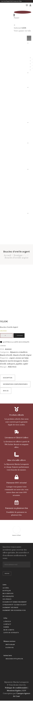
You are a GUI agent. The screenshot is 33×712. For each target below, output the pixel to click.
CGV (24, 691)
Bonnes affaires (30, 226)
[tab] (16, 378)
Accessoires (30, 131)
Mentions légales (14, 691)
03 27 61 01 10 (28, 1)
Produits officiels (16, 415)
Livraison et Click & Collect (16, 437)
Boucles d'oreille (6, 355)
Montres (30, 78)
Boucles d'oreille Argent (22, 355)
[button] (29, 39)
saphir (25, 364)
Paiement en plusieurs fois (16, 508)
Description (7, 378)
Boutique (18, 255)
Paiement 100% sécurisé (16, 483)
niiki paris (11, 364)
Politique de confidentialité (16, 688)
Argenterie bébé (30, 154)
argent (12, 358)
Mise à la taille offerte (16, 460)
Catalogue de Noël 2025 (30, 189)
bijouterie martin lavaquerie (11, 361)
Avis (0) (5, 391)
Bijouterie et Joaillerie (30, 103)
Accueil (7, 255)
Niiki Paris (12, 367)
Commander (20, 335)
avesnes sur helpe (22, 358)
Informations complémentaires (15, 384)
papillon (19, 364)
